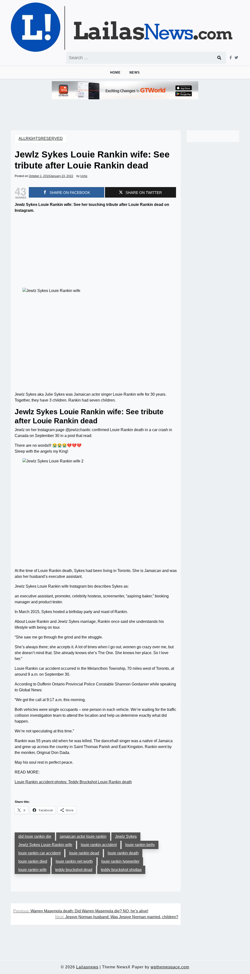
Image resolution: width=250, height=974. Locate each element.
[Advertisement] (96, 251)
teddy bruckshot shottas (121, 870)
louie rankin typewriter (120, 861)
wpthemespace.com (170, 967)
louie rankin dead (84, 853)
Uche (83, 176)
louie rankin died (32, 861)
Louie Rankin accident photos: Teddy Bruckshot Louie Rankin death (73, 782)
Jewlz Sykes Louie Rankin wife (45, 845)
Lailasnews (87, 967)
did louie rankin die (34, 836)
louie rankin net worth (74, 861)
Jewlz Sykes (126, 836)
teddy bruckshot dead (73, 870)
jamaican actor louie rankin (83, 836)
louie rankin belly (140, 845)
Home (115, 72)
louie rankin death (123, 853)
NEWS (134, 72)
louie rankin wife (32, 870)
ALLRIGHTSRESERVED (41, 138)
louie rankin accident (99, 845)
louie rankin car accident (39, 853)
